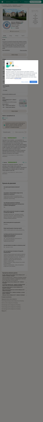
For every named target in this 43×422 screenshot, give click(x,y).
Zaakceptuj (33, 81)
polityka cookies (18, 78)
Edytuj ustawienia (25, 82)
